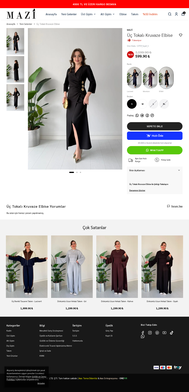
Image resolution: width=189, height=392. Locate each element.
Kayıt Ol (109, 335)
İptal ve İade (45, 350)
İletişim (75, 330)
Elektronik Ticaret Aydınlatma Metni (56, 345)
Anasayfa (51, 14)
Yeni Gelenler (69, 14)
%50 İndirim (150, 14)
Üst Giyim (87, 14)
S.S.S (74, 335)
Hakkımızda (77, 340)
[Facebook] (143, 333)
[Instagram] (150, 333)
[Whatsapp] (143, 336)
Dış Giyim (10, 345)
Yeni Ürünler (12, 355)
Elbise (123, 14)
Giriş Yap (109, 330)
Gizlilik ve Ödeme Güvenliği (52, 340)
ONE (123, 378)
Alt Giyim (106, 14)
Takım (134, 14)
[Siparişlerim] (176, 14)
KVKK (42, 355)
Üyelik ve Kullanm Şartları (51, 335)
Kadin (9, 330)
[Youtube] (164, 333)
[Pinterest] (157, 333)
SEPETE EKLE (155, 126)
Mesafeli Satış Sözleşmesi (51, 330)
